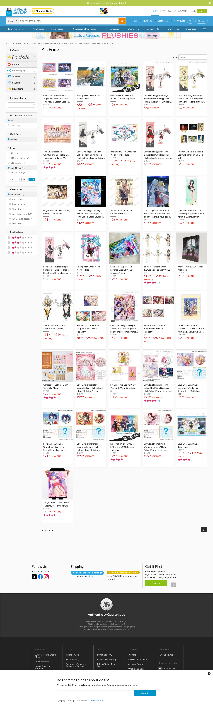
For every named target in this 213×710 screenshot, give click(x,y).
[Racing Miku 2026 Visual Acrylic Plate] (90, 76)
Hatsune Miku (133, 29)
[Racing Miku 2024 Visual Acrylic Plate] (90, 248)
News (162, 11)
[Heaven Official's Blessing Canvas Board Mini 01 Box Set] (191, 133)
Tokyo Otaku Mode (104, 11)
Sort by (174, 57)
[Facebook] (40, 576)
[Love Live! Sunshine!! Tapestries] (191, 425)
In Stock (16, 76)
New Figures (38, 29)
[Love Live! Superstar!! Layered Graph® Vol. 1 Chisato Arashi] (124, 248)
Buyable (16, 82)
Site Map (132, 654)
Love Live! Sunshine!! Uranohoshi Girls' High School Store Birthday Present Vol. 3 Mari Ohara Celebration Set (190, 388)
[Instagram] (46, 576)
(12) (125, 459)
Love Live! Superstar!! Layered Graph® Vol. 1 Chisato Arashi (121, 269)
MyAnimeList (168, 668)
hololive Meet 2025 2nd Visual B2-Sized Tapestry (122, 97)
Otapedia (182, 11)
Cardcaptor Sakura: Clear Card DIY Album (55, 386)
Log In (193, 11)
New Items (147, 21)
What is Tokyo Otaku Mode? (45, 655)
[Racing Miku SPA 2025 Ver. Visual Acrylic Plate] (124, 133)
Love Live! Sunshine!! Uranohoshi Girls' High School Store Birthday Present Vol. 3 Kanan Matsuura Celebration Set (56, 447)
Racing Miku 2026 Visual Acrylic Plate (88, 97)
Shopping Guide (44, 11)
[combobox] (69, 21)
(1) (58, 167)
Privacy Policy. (98, 701)
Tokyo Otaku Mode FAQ (106, 665)
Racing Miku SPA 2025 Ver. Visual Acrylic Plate (123, 153)
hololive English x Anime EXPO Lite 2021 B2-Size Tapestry (122, 446)
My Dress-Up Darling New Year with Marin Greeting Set (123, 387)
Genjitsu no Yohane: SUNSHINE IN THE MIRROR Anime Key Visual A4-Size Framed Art (191, 328)
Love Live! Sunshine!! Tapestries (188, 445)
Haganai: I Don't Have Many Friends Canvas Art (56, 212)
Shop (155, 11)
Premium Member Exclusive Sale (20, 57)
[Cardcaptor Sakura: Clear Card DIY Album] (57, 366)
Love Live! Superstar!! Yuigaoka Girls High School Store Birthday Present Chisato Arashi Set (90, 388)
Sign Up (202, 11)
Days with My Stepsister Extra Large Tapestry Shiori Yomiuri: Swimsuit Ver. (191, 213)
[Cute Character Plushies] (106, 35)
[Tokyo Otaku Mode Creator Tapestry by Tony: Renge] (57, 483)
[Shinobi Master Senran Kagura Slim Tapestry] (57, 306)
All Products (179, 21)
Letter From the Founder (42, 667)
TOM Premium (42, 661)
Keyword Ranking (136, 664)
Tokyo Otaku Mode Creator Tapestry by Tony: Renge (56, 504)
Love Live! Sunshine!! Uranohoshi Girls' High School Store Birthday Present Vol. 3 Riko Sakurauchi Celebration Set (157, 447)
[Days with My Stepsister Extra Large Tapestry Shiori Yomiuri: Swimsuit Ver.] (191, 191)
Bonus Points (153, 29)
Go (32, 179)
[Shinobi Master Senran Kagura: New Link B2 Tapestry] (90, 306)
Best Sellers (163, 21)
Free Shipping (112, 29)
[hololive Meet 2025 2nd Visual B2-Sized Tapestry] (124, 76)
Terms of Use (72, 654)
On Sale (16, 64)
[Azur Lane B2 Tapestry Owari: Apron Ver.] (124, 191)
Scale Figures (57, 29)
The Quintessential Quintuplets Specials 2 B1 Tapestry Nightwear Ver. (56, 154)
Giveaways (191, 29)
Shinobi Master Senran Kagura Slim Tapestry (54, 327)
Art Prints (51, 49)
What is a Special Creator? (136, 669)
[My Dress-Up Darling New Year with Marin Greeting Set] (124, 366)
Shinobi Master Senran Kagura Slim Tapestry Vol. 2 (157, 268)
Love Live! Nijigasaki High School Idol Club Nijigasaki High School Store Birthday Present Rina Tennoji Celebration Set (157, 388)
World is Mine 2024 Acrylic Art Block (190, 268)
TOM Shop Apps (166, 654)
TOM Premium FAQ (106, 659)
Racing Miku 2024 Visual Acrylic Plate (88, 268)
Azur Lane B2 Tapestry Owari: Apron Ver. (121, 212)
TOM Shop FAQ (104, 654)
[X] (34, 576)
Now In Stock (173, 29)
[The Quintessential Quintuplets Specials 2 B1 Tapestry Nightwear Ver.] (57, 133)
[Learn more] (27, 58)
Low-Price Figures (16, 29)
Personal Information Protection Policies (76, 665)
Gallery (172, 11)
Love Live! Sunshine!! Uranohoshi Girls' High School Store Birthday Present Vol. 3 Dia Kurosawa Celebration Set (90, 447)
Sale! (135, 21)
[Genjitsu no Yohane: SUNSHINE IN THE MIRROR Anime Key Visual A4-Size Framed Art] (191, 306)
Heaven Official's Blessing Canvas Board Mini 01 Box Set (190, 154)
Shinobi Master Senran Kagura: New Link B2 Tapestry (88, 328)
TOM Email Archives (137, 659)
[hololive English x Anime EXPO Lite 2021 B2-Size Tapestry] (124, 425)
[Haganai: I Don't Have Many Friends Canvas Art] (57, 191)
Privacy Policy (72, 659)
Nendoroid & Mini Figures (84, 29)
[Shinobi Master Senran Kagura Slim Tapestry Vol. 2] (158, 248)
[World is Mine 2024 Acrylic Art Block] (191, 248)
